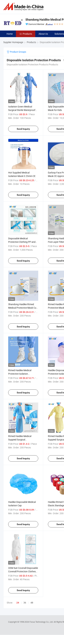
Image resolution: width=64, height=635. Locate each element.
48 (32, 602)
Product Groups (17, 51)
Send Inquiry (23, 129)
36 (24, 602)
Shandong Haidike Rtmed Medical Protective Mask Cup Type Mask (23, 308)
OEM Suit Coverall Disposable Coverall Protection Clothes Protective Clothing (23, 571)
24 (17, 602)
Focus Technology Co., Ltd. (42, 621)
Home (10, 33)
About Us (43, 33)
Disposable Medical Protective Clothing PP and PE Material (21, 242)
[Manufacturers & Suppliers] (24, 6)
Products (27, 33)
